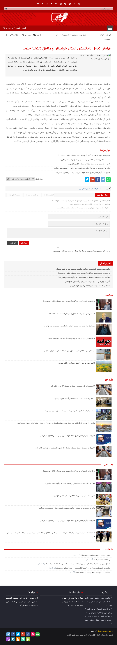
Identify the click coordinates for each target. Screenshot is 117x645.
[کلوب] (37, 634)
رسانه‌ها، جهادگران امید (102, 559)
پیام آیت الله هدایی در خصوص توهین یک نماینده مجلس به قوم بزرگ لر (69, 325)
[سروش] (65, 3)
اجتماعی (107, 39)
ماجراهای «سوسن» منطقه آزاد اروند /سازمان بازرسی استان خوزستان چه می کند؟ (81, 168)
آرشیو (105, 592)
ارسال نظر (23, 243)
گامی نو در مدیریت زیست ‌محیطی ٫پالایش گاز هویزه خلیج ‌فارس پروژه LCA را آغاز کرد (65, 447)
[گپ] (60, 3)
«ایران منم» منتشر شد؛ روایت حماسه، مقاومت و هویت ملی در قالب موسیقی (83, 269)
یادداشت (108, 550)
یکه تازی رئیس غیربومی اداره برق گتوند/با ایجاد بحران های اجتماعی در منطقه (83, 568)
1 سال (75, 555)
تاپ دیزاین (94, 631)
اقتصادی (108, 380)
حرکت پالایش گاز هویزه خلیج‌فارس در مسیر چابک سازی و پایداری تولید (70, 410)
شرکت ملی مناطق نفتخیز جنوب (87, 189)
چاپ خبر (28, 35)
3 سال (40, 564)
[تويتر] (51, 3)
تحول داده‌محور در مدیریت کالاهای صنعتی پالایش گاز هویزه (89, 163)
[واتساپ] (108, 179)
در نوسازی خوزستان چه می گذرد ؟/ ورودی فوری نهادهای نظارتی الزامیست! (84, 155)
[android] (28, 639)
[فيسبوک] (42, 3)
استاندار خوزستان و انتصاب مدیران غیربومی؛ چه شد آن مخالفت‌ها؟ (71, 313)
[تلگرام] (37, 3)
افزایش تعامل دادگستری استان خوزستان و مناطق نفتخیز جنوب (67, 48)
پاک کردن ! (12, 243)
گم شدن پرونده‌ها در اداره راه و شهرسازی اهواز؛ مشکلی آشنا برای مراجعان (69, 350)
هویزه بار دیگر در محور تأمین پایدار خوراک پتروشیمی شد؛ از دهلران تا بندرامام (83, 172)
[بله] (74, 3)
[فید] (79, 3)
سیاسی (109, 295)
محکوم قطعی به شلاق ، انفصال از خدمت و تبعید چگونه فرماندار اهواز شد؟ (84, 159)
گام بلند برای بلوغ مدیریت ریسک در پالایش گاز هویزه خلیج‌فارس (87, 281)
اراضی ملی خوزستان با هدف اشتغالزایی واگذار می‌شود (76, 363)
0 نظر (39, 35)
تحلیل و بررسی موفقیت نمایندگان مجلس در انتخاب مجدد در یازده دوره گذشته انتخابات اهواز (78, 563)
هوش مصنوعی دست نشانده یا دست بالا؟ (95, 555)
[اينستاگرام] (47, 3)
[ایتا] (69, 3)
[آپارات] (56, 3)
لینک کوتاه (39, 179)
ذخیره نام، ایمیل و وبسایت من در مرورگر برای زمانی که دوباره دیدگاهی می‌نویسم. (81, 251)
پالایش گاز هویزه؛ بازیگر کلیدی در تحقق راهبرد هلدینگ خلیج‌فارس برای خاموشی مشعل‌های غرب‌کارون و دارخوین (55, 423)
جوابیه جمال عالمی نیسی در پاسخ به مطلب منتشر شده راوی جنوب (71, 338)
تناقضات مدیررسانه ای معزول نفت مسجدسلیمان (92, 572)
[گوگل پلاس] (92, 179)
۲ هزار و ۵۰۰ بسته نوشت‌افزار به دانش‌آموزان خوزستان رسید (89, 285)
